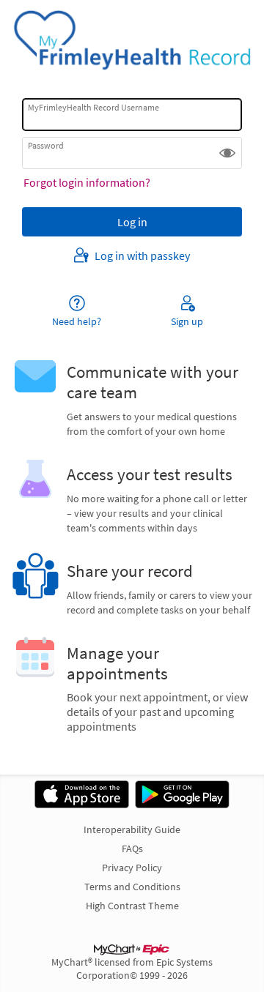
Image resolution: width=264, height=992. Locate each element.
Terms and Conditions (132, 886)
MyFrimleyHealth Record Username (93, 107)
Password (46, 145)
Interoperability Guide (132, 829)
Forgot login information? (86, 182)
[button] (227, 153)
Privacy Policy (132, 867)
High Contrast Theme (132, 905)
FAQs (132, 848)
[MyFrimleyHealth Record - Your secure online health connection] (132, 40)
